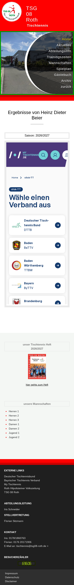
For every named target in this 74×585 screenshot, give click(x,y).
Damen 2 (14, 428)
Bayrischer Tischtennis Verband (22, 480)
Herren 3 (14, 419)
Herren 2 (14, 415)
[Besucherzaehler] (26, 563)
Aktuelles (64, 45)
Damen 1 (14, 424)
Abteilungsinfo (59, 51)
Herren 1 (14, 411)
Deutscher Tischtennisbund (19, 476)
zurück (66, 86)
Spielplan (63, 69)
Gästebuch (62, 75)
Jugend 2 (14, 437)
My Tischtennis (12, 484)
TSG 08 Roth (11, 492)
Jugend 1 (14, 432)
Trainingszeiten (59, 57)
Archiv (66, 81)
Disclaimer (11, 581)
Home (66, 39)
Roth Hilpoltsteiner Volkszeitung (22, 488)
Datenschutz (12, 577)
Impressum (11, 573)
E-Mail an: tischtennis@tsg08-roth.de (25, 546)
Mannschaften (60, 63)
